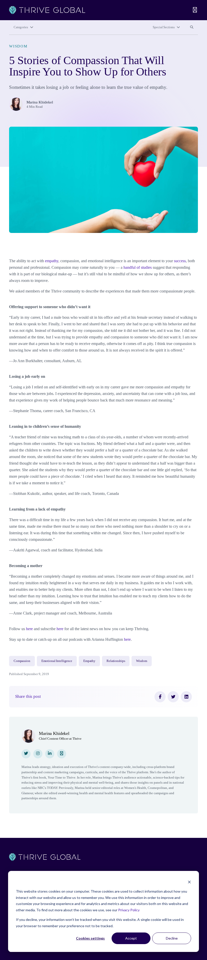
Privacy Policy (129, 910)
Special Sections (164, 27)
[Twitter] (173, 696)
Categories (21, 27)
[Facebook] (160, 696)
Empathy (89, 661)
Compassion (22, 661)
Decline (172, 938)
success (180, 261)
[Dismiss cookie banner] (189, 882)
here (29, 629)
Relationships (116, 661)
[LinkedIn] (186, 696)
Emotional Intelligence (56, 661)
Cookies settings (90, 938)
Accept (131, 938)
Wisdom (18, 46)
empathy (51, 261)
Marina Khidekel (40, 102)
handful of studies (137, 267)
